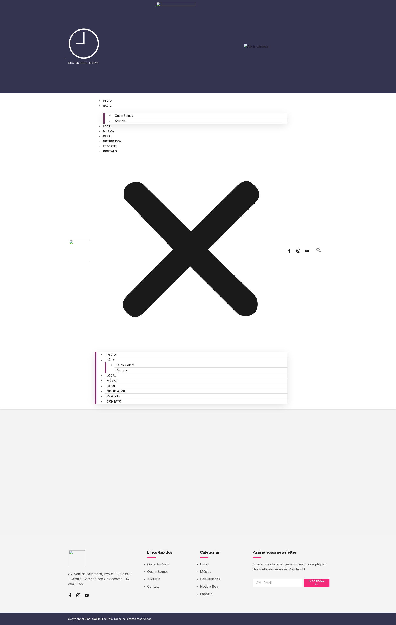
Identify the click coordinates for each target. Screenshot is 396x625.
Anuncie (120, 121)
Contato (110, 151)
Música (108, 131)
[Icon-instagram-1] (298, 250)
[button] (191, 250)
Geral (107, 136)
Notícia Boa (112, 141)
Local (107, 126)
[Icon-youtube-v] (307, 250)
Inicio (107, 100)
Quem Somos (124, 115)
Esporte (109, 146)
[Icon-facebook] (289, 250)
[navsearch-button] (318, 251)
